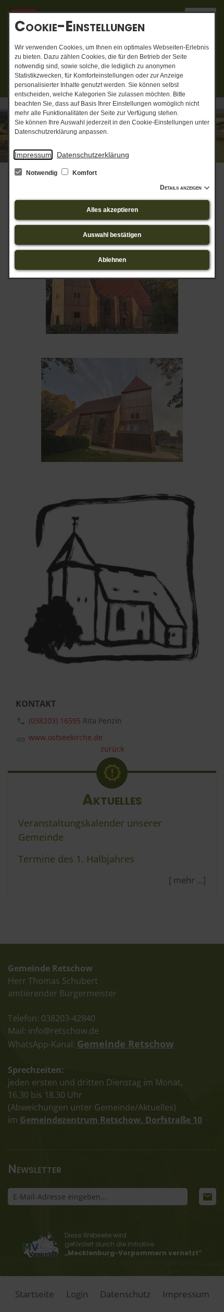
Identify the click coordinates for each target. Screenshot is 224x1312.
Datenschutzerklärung (93, 155)
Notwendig (41, 173)
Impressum (33, 155)
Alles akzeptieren (112, 210)
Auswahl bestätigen (112, 235)
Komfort (84, 173)
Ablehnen (112, 260)
